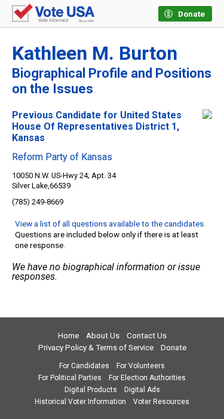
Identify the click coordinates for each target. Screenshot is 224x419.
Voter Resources (161, 401)
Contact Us (147, 335)
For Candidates (84, 366)
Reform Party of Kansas (62, 157)
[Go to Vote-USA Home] (53, 14)
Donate (173, 347)
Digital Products (91, 390)
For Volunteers (140, 366)
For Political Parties (70, 378)
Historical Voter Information (80, 401)
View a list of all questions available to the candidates (109, 223)
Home (68, 335)
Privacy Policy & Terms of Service (96, 347)
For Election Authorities (147, 378)
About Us (102, 335)
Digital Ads (142, 390)
